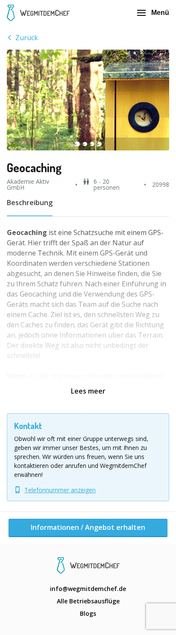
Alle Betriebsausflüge (88, 601)
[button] (88, 100)
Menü (160, 12)
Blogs (88, 613)
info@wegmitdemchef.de (88, 589)
